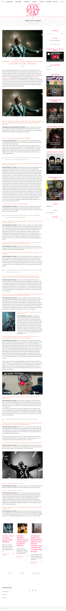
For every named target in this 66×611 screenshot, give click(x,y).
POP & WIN (55, 1)
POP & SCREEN (18, 1)
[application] (55, 57)
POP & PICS (42, 1)
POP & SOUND (10, 1)
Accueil (29, 23)
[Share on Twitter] (35, 573)
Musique (55, 113)
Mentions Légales (5, 591)
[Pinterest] (37, 573)
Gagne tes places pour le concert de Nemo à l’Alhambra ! (55, 90)
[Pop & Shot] (33, 9)
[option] (55, 86)
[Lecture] (48, 60)
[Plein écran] (62, 60)
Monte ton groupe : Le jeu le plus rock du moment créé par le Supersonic (55, 194)
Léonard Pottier (20, 556)
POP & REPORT (26, 1)
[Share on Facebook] (34, 573)
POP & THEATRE (48, 1)
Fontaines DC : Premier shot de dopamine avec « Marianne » (55, 117)
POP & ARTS (34, 1)
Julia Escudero (6, 554)
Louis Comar (23, 65)
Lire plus (22, 573)
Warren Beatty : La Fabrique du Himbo (55, 143)
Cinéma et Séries (55, 140)
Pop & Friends (48, 66)
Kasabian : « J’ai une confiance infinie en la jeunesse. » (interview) (55, 167)
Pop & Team (48, 69)
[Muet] (60, 60)
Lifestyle (55, 190)
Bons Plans (55, 86)
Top (65, 608)
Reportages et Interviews (19, 59)
